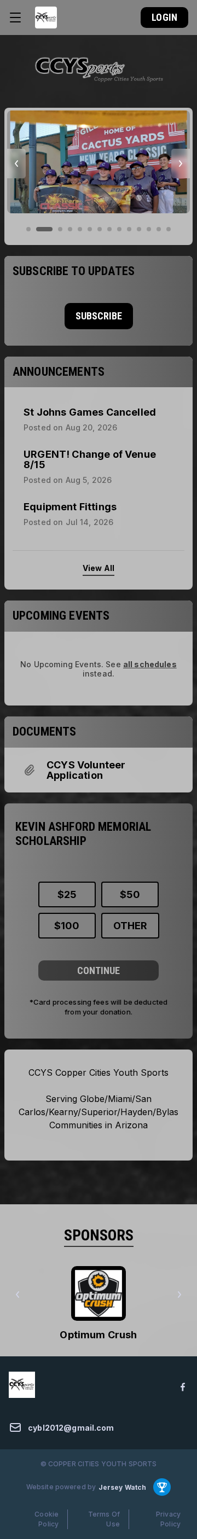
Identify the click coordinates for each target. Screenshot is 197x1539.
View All (98, 568)
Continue (98, 970)
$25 (67, 894)
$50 (130, 894)
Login (164, 17)
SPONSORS (99, 1235)
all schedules (150, 664)
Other (130, 925)
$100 (66, 925)
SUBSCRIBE (99, 316)
